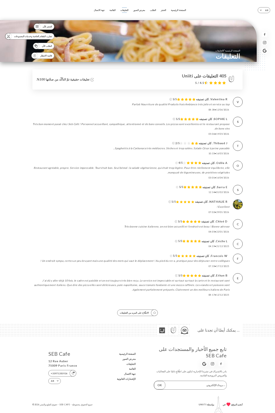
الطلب (153, 10)
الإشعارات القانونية (126, 378)
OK (159, 385)
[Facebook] (264, 34)
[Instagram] (264, 42)
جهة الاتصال (99, 10)
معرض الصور (139, 10)
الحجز (163, 10)
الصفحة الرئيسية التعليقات (227, 50)
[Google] (264, 50)
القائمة (113, 10)
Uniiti (203, 404)
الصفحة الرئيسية (178, 10)
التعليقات (124, 10)
